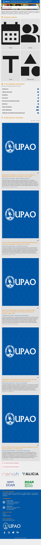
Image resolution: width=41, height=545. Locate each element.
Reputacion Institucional (14, 323)
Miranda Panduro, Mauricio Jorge (8, 383)
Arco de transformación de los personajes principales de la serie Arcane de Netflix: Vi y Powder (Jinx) (20, 447)
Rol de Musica (4, 391)
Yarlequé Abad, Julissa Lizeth (22, 246)
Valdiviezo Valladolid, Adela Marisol (22, 178)
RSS (38, 120)
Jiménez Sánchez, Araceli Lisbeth (8, 178)
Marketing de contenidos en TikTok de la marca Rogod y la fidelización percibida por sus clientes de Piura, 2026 (18, 175)
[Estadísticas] (37, 1)
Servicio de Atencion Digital (6, 323)
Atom (34, 120)
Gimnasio (14, 254)
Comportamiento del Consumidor (7, 254)
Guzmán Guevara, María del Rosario (21, 315)
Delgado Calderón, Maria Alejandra (9, 450)
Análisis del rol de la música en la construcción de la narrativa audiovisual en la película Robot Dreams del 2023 (19, 380)
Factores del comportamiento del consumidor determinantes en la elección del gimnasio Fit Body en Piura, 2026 (20, 243)
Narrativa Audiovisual (10, 391)
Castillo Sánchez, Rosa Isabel (8, 315)
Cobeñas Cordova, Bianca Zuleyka (8, 246)
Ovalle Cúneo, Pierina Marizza (21, 383)
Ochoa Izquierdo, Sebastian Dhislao (23, 450)
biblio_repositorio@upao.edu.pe (9, 520)
